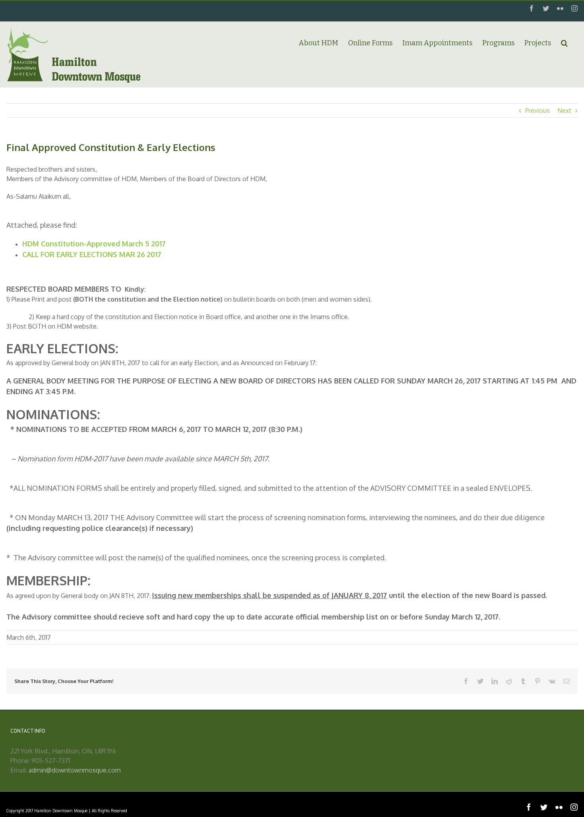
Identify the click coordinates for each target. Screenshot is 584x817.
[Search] (564, 42)
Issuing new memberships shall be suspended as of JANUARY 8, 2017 (269, 595)
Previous (537, 110)
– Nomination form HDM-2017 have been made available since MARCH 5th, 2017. (140, 458)
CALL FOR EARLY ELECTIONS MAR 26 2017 (91, 254)
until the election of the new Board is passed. (467, 595)
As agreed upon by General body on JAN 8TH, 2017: (79, 596)
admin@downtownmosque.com (75, 770)
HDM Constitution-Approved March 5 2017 (94, 243)
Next (564, 110)
